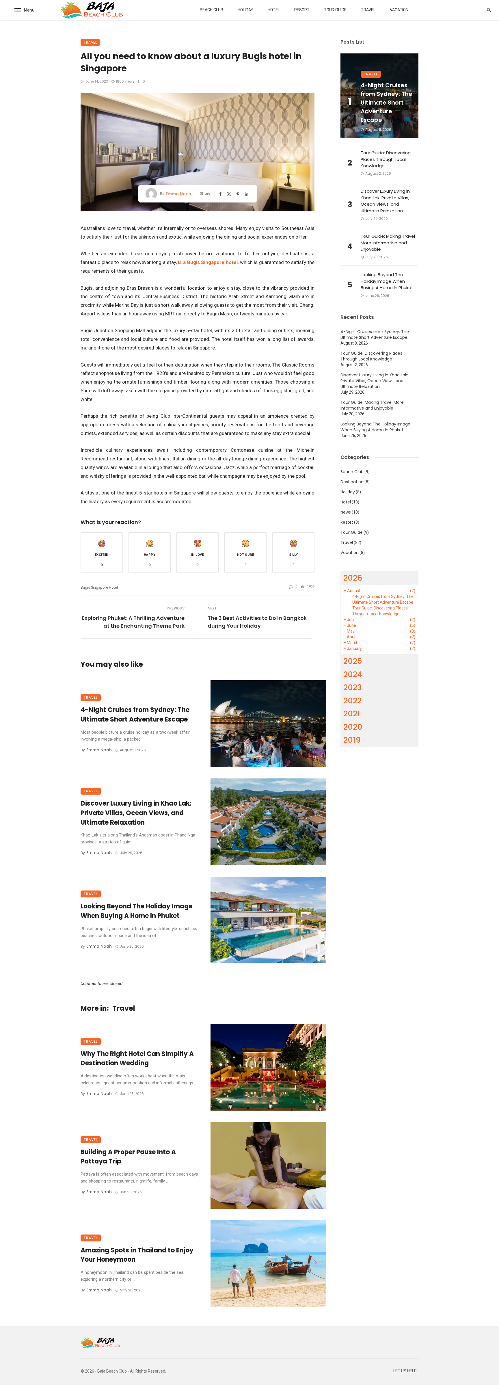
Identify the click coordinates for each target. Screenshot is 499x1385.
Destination (352, 482)
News (345, 512)
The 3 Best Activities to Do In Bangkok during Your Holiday (257, 621)
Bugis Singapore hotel (99, 587)
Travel (368, 10)
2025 (352, 661)
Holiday (245, 10)
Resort (302, 10)
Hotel (274, 10)
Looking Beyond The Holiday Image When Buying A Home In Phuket (136, 911)
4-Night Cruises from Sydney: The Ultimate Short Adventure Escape (135, 714)
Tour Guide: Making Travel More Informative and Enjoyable (388, 242)
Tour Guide (335, 10)
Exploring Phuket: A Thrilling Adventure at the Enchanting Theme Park (133, 621)
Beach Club (211, 10)
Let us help (405, 1371)
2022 (352, 700)
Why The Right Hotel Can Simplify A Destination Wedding (137, 1058)
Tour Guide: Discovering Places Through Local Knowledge (386, 159)
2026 (352, 577)
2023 (352, 687)
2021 (351, 713)
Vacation (399, 10)
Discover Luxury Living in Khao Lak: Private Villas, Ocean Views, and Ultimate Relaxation (136, 813)
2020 (352, 727)
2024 (352, 674)
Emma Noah (178, 194)
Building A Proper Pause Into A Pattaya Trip (128, 1157)
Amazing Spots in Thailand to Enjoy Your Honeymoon (137, 1255)
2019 (352, 740)
